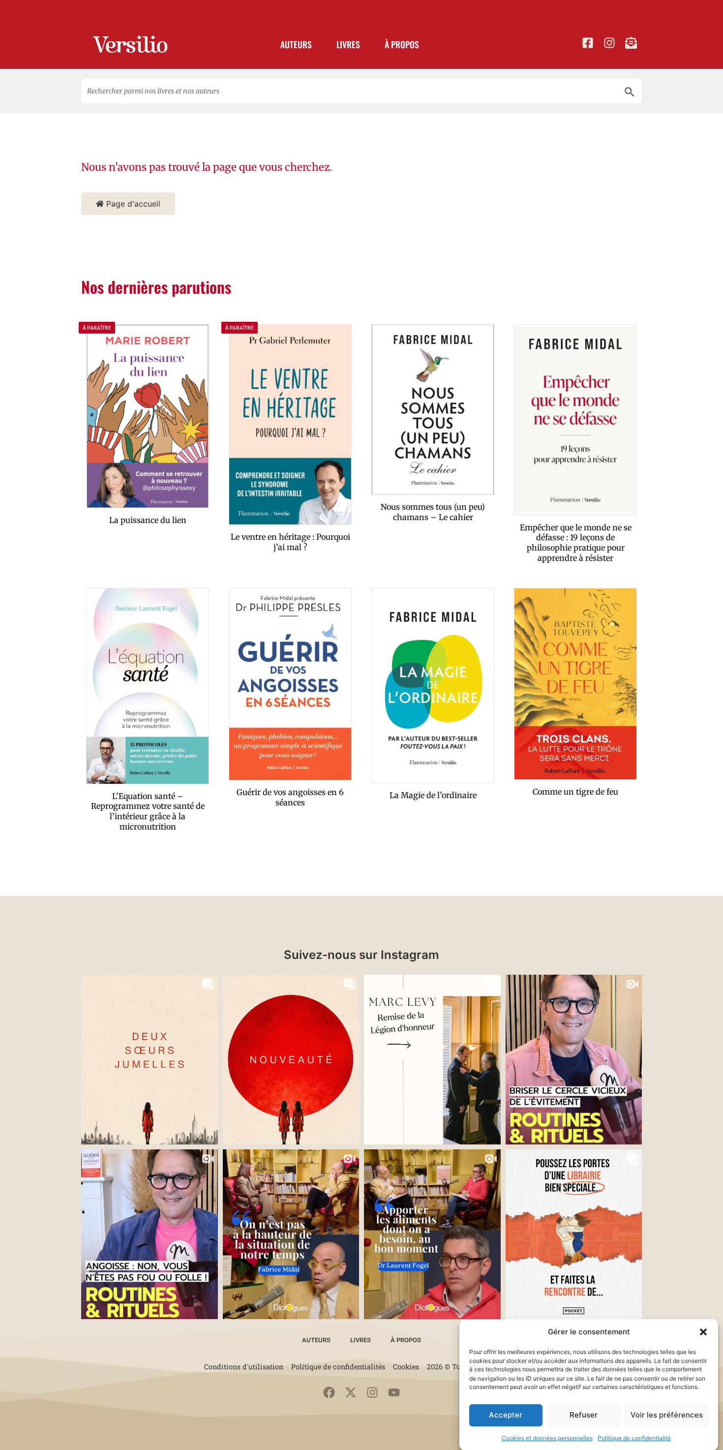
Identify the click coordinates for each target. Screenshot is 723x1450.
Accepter (505, 1414)
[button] (703, 1332)
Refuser (584, 1414)
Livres (348, 44)
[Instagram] (372, 1392)
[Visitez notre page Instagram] (609, 43)
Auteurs (296, 44)
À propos (402, 44)
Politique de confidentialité (634, 1437)
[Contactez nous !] (631, 43)
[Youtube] (394, 1392)
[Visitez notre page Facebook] (588, 43)
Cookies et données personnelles (547, 1437)
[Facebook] (329, 1392)
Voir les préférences (667, 1414)
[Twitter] (351, 1392)
